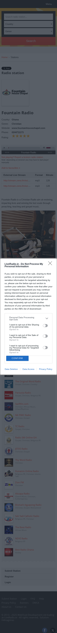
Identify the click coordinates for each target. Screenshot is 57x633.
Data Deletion (11, 369)
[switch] (45, 325)
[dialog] (28, 316)
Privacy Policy (45, 369)
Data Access (28, 369)
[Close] (51, 264)
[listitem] (28, 318)
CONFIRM (17, 358)
